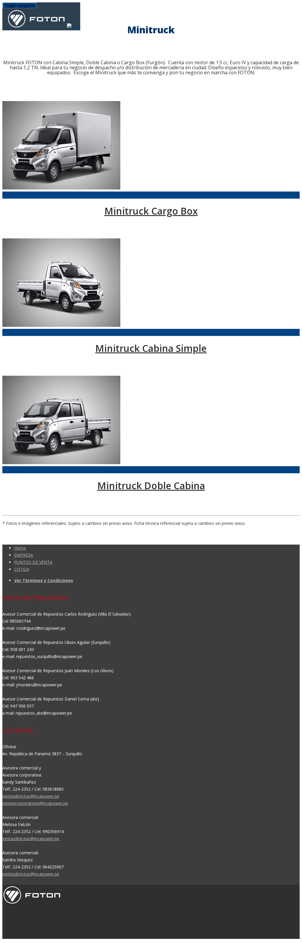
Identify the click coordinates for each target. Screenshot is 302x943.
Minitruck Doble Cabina (151, 485)
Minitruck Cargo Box (151, 211)
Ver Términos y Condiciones (43, 580)
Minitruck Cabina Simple (151, 348)
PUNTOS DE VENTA (33, 562)
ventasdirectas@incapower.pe (30, 796)
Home (20, 548)
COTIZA (21, 569)
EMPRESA (23, 555)
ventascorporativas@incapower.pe (35, 803)
